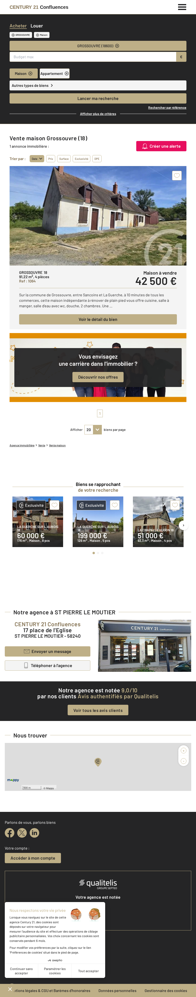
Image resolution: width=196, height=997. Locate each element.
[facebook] (9, 833)
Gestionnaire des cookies (166, 990)
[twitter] (22, 833)
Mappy (50, 788)
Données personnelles (117, 990)
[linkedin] (34, 833)
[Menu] (182, 6)
